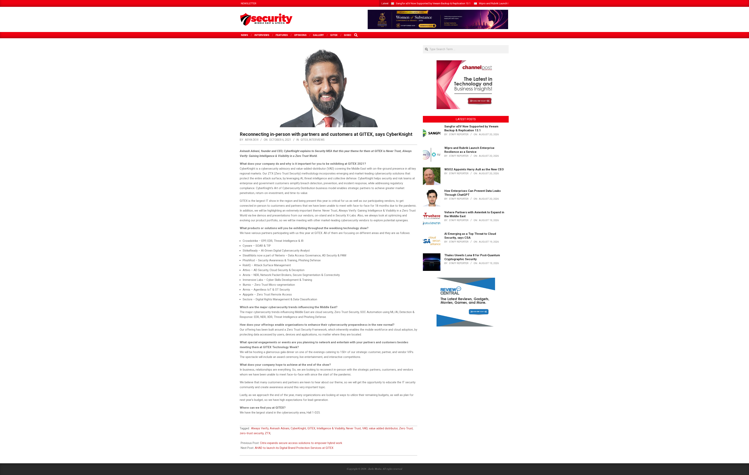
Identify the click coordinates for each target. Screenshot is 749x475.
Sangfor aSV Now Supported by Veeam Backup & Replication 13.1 (433, 3)
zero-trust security (252, 433)
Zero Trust (406, 428)
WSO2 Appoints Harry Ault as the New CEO (474, 169)
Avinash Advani (279, 428)
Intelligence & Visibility (331, 428)
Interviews (317, 139)
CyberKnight (298, 428)
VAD (364, 428)
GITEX (304, 139)
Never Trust (353, 428)
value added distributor (383, 428)
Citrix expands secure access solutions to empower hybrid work (301, 443)
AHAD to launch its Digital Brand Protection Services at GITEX (294, 448)
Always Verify (259, 428)
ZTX (267, 433)
